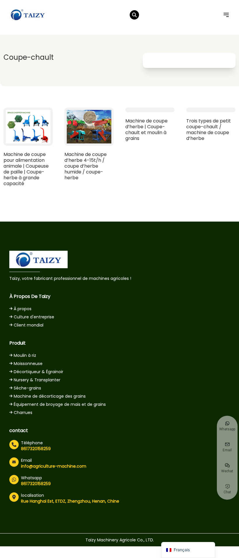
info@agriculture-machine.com (53, 466)
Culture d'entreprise (34, 317)
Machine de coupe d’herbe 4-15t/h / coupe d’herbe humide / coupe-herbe (85, 166)
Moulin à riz (25, 355)
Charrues (23, 412)
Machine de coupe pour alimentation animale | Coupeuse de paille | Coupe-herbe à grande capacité (26, 169)
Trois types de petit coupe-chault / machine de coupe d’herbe (208, 129)
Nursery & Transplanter (37, 380)
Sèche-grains (27, 388)
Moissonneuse (28, 363)
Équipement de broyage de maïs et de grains (60, 404)
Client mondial (28, 325)
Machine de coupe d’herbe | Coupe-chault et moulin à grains (146, 129)
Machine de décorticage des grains (50, 396)
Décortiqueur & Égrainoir (38, 372)
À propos (22, 309)
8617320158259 (36, 449)
